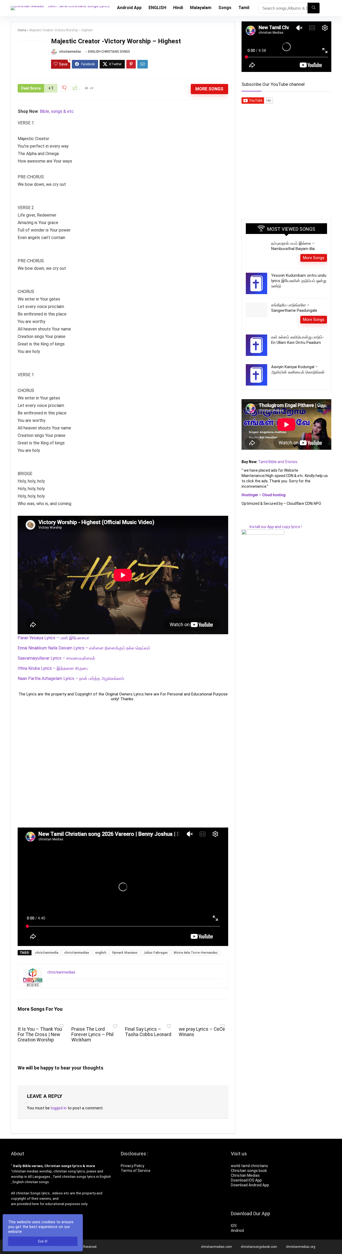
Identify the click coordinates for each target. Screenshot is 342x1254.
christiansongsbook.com (259, 1247)
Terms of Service (135, 1170)
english (100, 953)
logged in (59, 1108)
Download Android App (250, 1185)
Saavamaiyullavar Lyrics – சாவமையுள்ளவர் (56, 658)
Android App (129, 7)
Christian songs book (249, 1170)
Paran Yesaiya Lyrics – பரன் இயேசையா (53, 637)
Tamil (243, 7)
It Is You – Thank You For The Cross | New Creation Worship (40, 1034)
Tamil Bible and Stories (278, 462)
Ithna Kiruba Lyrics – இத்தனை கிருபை (53, 668)
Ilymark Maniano (125, 953)
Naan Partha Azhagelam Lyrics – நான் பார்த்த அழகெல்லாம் (71, 678)
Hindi (178, 7)
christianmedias (69, 51)
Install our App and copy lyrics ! (272, 527)
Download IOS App (246, 1180)
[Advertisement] (123, 764)
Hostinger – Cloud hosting (264, 495)
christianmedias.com (216, 1247)
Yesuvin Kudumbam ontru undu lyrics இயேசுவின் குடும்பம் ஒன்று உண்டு (298, 281)
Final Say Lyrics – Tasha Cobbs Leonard (148, 1031)
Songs (224, 7)
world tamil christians (249, 1166)
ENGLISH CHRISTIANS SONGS (109, 51)
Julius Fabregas (155, 953)
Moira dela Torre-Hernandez (196, 953)
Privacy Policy (132, 1166)
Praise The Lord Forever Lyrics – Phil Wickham (92, 1034)
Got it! (43, 1241)
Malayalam (200, 7)
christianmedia (46, 953)
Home (22, 30)
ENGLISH (157, 7)
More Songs (209, 88)
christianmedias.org (300, 1247)
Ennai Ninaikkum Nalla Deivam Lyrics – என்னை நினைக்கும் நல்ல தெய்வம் (84, 648)
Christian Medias (246, 1175)
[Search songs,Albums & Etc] (314, 8)
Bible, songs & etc (57, 111)
